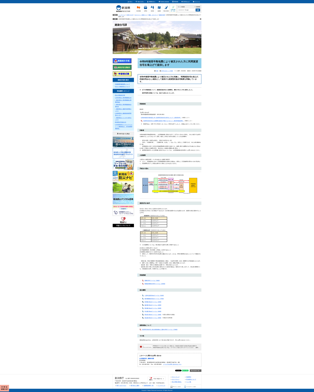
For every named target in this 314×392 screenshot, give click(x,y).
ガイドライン (175, 379)
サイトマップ (175, 377)
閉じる (200, 19)
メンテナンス (161, 385)
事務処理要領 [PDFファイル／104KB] (155, 283)
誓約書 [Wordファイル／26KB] (153, 308)
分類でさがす (130, 15)
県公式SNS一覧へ (195, 370)
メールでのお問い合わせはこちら (172, 364)
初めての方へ (141, 1)
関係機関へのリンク (123, 91)
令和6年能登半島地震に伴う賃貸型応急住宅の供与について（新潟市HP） (161, 117)
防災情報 (138, 11)
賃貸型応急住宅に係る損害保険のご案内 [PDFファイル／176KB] (159, 329)
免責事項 (188, 377)
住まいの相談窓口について (122, 86)
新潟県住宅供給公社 (120, 122)
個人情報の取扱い (177, 382)
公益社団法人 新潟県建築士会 (123, 97)
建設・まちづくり (153, 15)
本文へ (131, 1)
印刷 (157, 71)
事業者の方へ (152, 1)
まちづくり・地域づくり (141, 15)
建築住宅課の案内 (123, 80)
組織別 (159, 11)
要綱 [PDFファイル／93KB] (152, 280)
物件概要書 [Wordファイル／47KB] (154, 298)
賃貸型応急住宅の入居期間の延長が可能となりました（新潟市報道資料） (163, 120)
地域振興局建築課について (122, 84)
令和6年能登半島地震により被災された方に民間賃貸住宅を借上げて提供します (138, 19)
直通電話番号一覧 (148, 385)
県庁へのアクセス (121, 385)
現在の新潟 (166, 11)
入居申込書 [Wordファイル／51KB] (154, 295)
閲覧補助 (176, 1)
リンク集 (188, 382)
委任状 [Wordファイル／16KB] (153, 314)
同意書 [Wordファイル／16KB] (153, 302)
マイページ (197, 1)
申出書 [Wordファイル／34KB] (153, 311)
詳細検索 (198, 6)
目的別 (152, 11)
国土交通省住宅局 (120, 95)
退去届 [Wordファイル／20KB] (153, 317)
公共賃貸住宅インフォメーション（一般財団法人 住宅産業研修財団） (123, 126)
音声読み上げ (186, 1)
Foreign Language (165, 1)
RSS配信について (191, 379)
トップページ (121, 15)
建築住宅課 (162, 15)
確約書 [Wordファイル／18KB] (153, 305)
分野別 (145, 11)
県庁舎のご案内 (135, 385)
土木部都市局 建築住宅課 (146, 358)
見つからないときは (123, 133)
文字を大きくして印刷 (167, 71)
